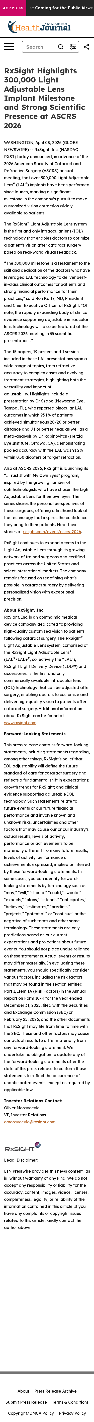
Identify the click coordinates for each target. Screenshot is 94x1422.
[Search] (61, 47)
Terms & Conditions (70, 1402)
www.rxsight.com (20, 722)
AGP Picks (13, 8)
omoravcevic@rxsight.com (29, 1121)
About (23, 1391)
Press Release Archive (55, 1391)
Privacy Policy (72, 1413)
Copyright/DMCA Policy (31, 1413)
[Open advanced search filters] (73, 47)
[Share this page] (86, 47)
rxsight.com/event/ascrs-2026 (52, 531)
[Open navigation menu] (9, 47)
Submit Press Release (26, 1402)
